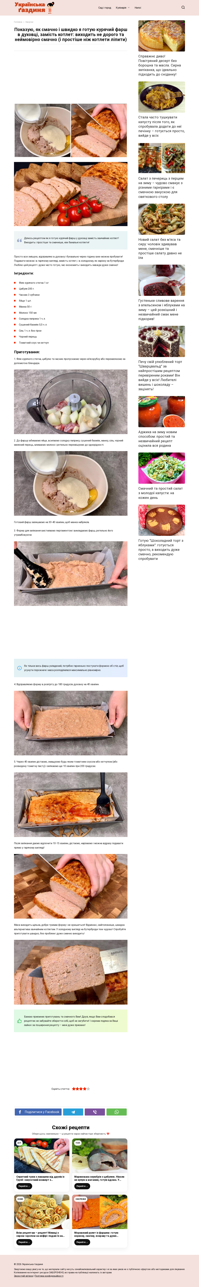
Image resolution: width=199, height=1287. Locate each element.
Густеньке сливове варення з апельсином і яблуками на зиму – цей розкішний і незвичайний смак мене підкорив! (161, 310)
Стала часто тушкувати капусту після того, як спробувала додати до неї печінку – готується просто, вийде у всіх (161, 126)
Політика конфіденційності (49, 1276)
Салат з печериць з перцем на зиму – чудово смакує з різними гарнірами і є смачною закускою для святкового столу (161, 187)
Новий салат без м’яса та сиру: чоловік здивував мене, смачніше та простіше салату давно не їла (160, 248)
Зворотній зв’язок (23, 1276)
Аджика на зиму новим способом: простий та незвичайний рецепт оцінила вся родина (157, 439)
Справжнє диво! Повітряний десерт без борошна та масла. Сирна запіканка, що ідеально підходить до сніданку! (159, 65)
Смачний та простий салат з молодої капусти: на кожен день (160, 492)
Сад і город (104, 7)
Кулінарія (121, 7)
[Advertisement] (70, 77)
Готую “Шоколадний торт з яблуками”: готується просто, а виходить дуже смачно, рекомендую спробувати (160, 549)
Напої (138, 7)
